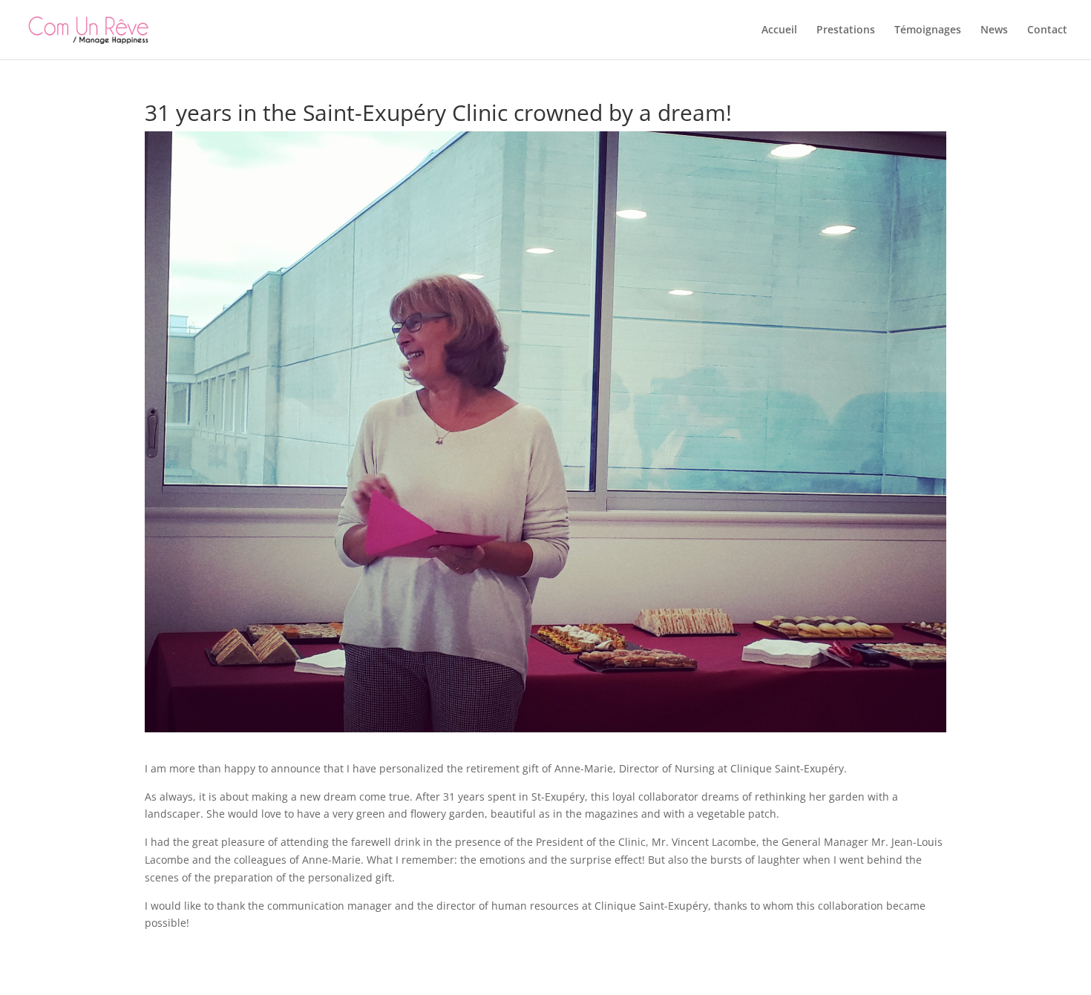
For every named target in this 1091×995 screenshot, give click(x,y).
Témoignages (927, 30)
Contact (1047, 30)
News (994, 30)
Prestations (845, 30)
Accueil (779, 30)
